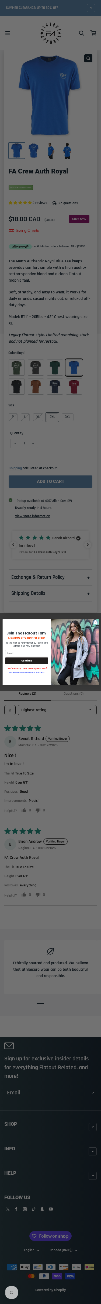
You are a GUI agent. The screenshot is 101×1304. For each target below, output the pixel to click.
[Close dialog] (95, 622)
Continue (26, 660)
